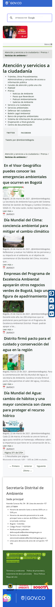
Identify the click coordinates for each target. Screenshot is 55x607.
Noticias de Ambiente (23, 93)
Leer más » (8, 211)
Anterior (28, 466)
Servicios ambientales (18, 107)
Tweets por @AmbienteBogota (20, 140)
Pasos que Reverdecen (23, 96)
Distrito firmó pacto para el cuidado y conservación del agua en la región (26, 344)
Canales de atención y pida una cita (24, 85)
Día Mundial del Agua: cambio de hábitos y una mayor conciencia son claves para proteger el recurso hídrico (27, 404)
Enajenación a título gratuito (21, 122)
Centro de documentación (20, 124)
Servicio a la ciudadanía (19, 105)
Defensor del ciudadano (19, 110)
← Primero (14, 466)
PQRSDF (11, 88)
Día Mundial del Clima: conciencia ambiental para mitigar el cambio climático (26, 226)
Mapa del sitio (11, 577)
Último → (27, 470)
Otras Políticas (39, 574)
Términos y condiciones (15, 570)
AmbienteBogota (16, 554)
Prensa (44, 52)
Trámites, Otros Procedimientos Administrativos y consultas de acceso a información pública (26, 79)
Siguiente (41, 466)
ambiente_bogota (34, 554)
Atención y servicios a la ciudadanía (22, 52)
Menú (47, 44)
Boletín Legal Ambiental (19, 113)
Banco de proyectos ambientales (23, 116)
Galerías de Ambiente (23, 102)
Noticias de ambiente (15, 55)
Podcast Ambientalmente (24, 99)
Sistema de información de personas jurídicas (29, 119)
